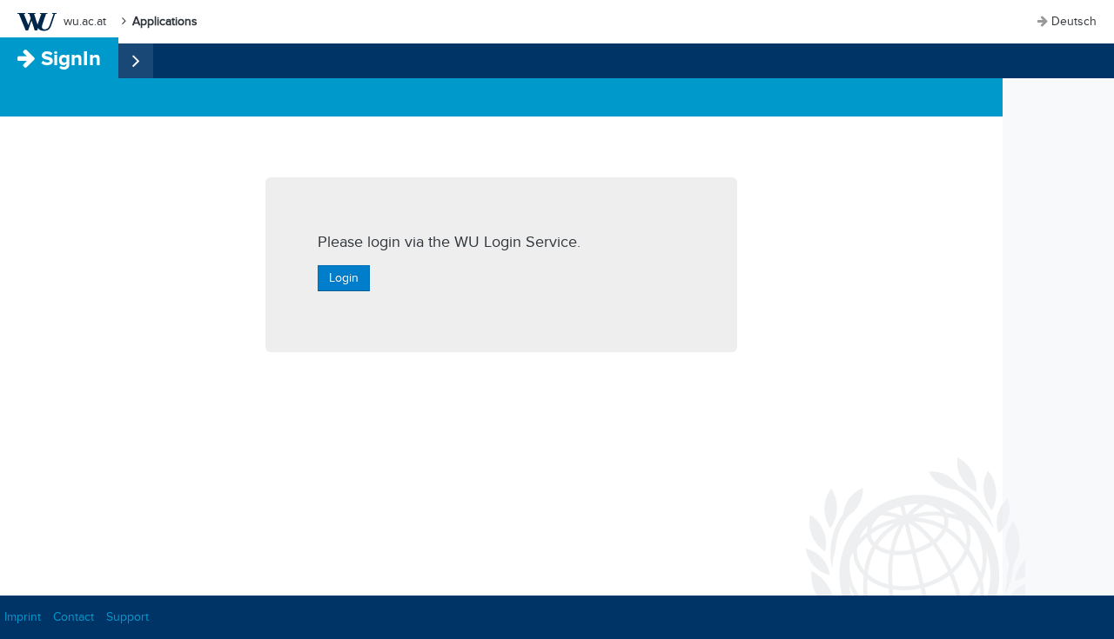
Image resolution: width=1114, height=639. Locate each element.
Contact (73, 616)
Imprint (22, 616)
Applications (165, 21)
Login (344, 277)
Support (127, 616)
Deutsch (1074, 21)
